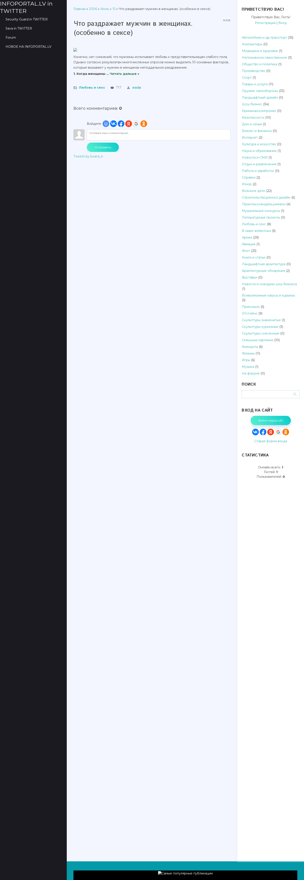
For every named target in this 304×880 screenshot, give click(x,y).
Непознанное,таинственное (264, 58)
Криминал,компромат (259, 111)
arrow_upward (294, 870)
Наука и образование (259, 151)
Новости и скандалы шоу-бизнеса (269, 284)
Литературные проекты (261, 217)
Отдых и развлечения (259, 164)
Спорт (247, 78)
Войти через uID (270, 420)
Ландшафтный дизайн (260, 98)
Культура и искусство (259, 144)
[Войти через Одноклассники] (143, 123)
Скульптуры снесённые (260, 333)
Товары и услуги (255, 84)
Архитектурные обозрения (263, 271)
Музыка (248, 367)
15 (113, 9)
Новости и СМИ (255, 157)
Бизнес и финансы (257, 131)
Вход (282, 23)
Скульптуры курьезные (260, 327)
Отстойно (249, 313)
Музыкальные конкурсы (261, 211)
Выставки (249, 277)
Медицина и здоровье (260, 51)
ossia (136, 88)
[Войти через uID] (106, 123)
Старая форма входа (270, 441)
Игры (246, 360)
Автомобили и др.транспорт (264, 38)
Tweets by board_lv (88, 156)
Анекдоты (250, 347)
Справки (248, 177)
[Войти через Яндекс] (128, 123)
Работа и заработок (258, 171)
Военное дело (253, 191)
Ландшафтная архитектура (264, 264)
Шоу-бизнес (252, 104)
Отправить (103, 147)
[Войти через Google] (136, 123)
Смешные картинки (257, 340)
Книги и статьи (253, 257)
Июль (104, 9)
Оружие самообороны (260, 91)
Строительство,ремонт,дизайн (266, 197)
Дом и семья (252, 124)
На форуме (251, 373)
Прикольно (251, 307)
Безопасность (253, 117)
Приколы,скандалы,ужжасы (264, 204)
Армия (247, 237)
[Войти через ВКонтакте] (113, 123)
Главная (79, 9)
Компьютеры (252, 44)
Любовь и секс (92, 88)
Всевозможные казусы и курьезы (268, 295)
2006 (93, 9)
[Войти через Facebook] (121, 123)
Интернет (250, 137)
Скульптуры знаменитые (261, 320)
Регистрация (265, 23)
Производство (253, 71)
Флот (246, 251)
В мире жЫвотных (256, 231)
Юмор (247, 184)
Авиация (248, 244)
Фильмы (248, 353)
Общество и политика (259, 64)
